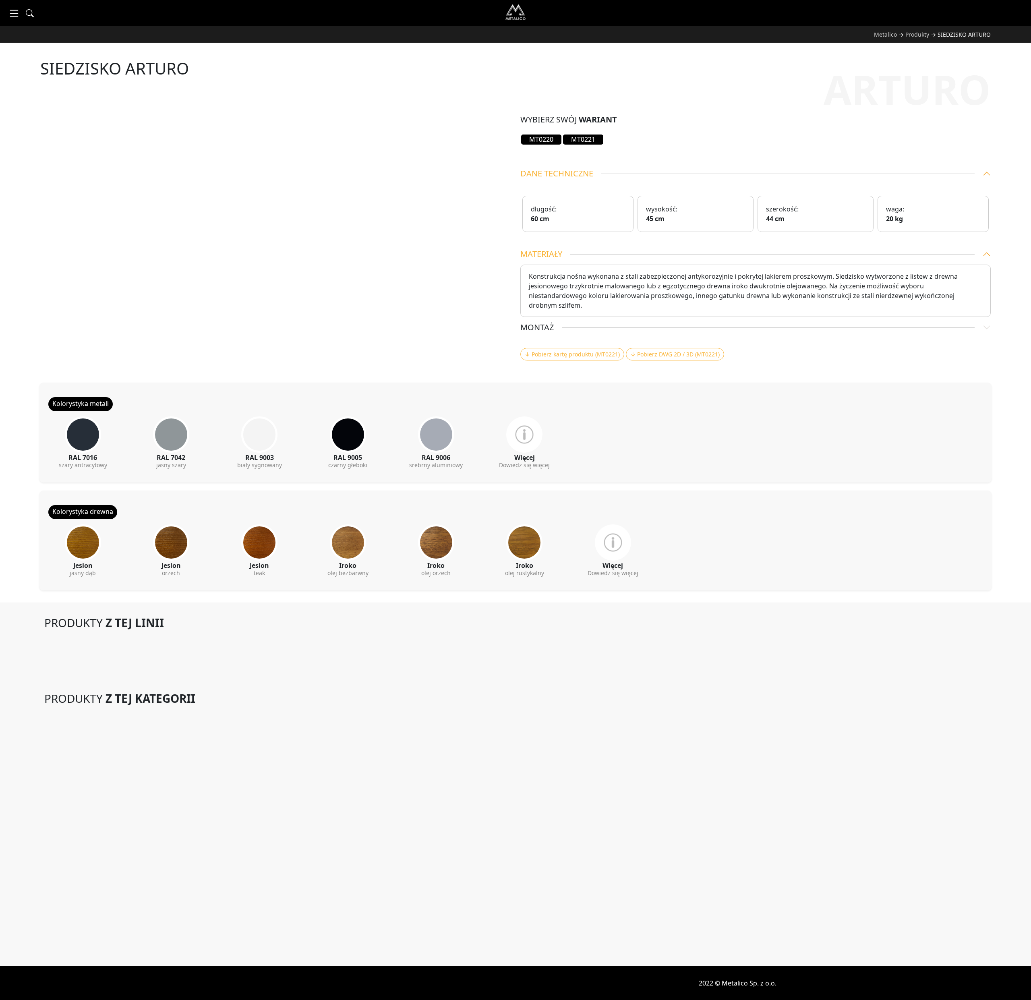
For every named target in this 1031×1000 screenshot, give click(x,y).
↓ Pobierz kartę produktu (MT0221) (572, 354)
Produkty (917, 34)
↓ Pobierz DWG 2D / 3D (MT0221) (675, 354)
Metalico (885, 34)
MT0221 (583, 139)
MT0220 (541, 139)
